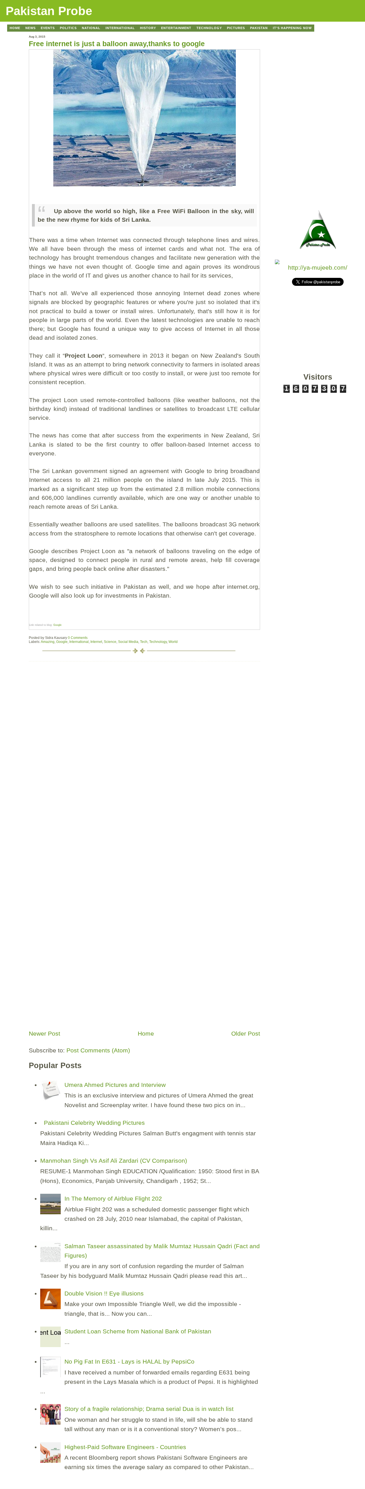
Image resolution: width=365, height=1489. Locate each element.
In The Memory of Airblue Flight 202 (113, 1198)
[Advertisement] (71, 987)
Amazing (47, 642)
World (173, 642)
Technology (158, 642)
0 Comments (78, 638)
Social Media (128, 642)
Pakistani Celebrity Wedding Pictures (94, 1122)
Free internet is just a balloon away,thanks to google (117, 44)
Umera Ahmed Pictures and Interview (115, 1084)
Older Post (245, 1033)
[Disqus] (144, 732)
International (79, 642)
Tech (143, 642)
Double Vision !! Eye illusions (104, 1293)
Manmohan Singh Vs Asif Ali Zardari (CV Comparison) (113, 1160)
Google (57, 625)
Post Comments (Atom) (98, 1050)
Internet (96, 642)
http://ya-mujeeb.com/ (317, 267)
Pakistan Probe (49, 11)
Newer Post (44, 1033)
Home (146, 1033)
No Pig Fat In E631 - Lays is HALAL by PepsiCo (129, 1361)
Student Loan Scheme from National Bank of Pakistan (137, 1331)
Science (110, 642)
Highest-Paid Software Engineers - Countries (125, 1447)
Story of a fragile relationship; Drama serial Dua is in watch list (149, 1409)
